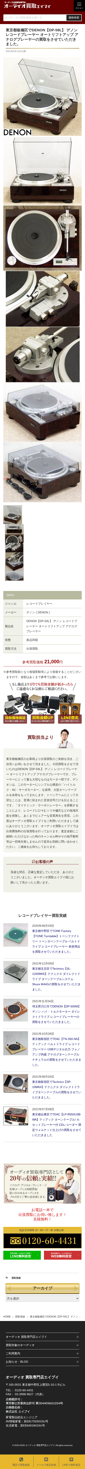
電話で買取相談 (21, 1464)
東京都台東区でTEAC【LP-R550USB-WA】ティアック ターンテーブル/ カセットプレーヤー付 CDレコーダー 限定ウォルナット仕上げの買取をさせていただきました (56, 1125)
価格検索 (73, 17)
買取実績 (20, 1316)
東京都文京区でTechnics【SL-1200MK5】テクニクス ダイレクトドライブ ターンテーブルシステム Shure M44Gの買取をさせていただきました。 (56, 979)
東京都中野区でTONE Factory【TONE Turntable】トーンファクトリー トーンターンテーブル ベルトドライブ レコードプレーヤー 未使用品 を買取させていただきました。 (56, 941)
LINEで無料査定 (71, 1464)
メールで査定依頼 (46, 1464)
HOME (7, 1316)
